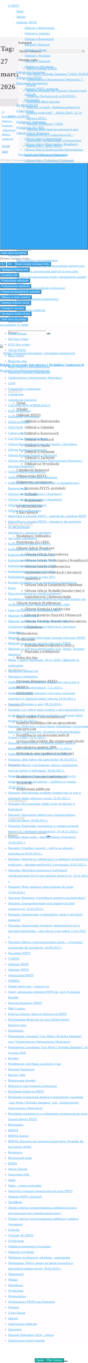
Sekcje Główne (17, 1169)
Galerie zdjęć (16, 433)
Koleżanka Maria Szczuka (43, 101)
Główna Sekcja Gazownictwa (27, 471)
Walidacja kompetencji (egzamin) (29, 1246)
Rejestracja (15, 1152)
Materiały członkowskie (23, 615)
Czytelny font (9, 275)
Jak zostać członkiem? (22, 538)
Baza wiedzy (16, 355)
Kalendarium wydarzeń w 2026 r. (29, 549)
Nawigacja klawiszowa (15, 269)
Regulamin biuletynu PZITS (26, 1091)
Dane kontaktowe (19, 411)
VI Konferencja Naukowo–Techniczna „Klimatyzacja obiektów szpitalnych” (8, 126)
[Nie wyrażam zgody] (65, 1361)
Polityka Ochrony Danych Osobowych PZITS (37, 1014)
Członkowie (16, 394)
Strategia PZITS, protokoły (25, 1196)
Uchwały (14, 1229)
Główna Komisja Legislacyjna (27, 449)
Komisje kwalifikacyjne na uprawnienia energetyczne (42, 582)
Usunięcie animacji (13, 308)
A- (3, 264)
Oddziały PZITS (18, 964)
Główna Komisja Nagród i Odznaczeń (32, 455)
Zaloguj (13, 1318)
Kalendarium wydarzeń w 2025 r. (29, 543)
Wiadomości (16, 1274)
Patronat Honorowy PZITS (25, 1003)
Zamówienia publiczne (22, 1323)
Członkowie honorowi (22, 399)
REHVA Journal (18, 1135)
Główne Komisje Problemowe (27, 505)
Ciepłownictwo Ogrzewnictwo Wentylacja (35, 377)
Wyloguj (13, 1307)
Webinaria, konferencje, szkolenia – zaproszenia (39, 1257)
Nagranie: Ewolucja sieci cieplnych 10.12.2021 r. (39, 754)
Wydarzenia (15, 1290)
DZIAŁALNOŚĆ (19, 422)
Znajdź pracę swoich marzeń (26, 1340)
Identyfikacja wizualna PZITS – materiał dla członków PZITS (47, 516)
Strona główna (17, 333)
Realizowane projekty (22, 1080)
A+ (10, 264)
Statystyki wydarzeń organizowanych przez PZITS (40, 1191)
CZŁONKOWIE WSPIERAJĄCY (29, 405)
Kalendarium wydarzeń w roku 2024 (31, 571)
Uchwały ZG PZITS (20, 1235)
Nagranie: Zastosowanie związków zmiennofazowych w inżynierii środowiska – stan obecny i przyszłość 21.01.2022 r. (47, 931)
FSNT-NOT (15, 427)
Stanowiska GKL (19, 1174)
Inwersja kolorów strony (15, 302)
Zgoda (40, 1360)
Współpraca (15, 1285)
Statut (11, 1180)
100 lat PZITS (17, 350)
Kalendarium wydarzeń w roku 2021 (31, 554)
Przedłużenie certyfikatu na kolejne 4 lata (34, 1063)
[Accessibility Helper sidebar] (44, 206)
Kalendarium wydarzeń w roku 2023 (31, 565)
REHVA (13, 1130)
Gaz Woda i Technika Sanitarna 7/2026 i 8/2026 (57, 74)
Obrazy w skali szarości (16, 297)
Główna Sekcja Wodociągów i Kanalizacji (35, 494)
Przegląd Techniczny (21, 1069)
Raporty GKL (17, 1075)
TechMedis (15, 1202)
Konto (12, 588)
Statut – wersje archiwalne (25, 1185)
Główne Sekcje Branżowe (24, 510)
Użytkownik (16, 1241)
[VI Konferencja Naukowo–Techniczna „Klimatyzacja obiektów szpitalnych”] (9, 103)
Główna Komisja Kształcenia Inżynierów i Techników (42, 444)
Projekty (13, 1058)
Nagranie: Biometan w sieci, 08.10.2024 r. (35, 704)
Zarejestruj (15, 1329)
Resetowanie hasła (20, 1158)
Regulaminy (16, 1124)
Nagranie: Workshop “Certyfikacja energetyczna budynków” (47, 897)
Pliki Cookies (16, 1008)
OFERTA (14, 980)
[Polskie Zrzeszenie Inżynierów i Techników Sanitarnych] (37, 353)
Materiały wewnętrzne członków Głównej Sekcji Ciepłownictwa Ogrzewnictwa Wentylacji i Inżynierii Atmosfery (42, 627)
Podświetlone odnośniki (15, 286)
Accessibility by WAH (14, 324)
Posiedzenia (15, 1030)
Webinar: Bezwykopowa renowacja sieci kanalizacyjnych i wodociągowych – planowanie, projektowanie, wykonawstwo (54, 135)
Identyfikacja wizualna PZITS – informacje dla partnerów (44, 521)
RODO (12, 1163)
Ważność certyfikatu (21, 1252)
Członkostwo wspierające (24, 388)
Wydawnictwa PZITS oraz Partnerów (31, 1301)
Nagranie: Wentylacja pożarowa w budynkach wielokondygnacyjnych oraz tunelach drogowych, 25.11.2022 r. (48, 876)
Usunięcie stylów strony (16, 313)
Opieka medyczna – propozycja (28, 986)
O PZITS (13, 958)
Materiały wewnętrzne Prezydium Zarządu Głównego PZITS (46, 637)
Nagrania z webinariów (23, 676)
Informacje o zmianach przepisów (30, 532)
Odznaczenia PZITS (21, 975)
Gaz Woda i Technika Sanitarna (28, 438)
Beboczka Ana (17, 361)
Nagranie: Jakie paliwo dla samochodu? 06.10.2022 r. (42, 759)
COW (11, 383)
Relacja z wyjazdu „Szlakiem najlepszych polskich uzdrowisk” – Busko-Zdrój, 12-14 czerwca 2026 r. (54, 113)
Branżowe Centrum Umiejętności (29, 372)
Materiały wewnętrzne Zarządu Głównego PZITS (39, 643)
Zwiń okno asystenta (14, 253)
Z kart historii (16, 1312)
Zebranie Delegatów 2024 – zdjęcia (31, 1335)
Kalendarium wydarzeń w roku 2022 (31, 560)
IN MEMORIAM (19, 527)
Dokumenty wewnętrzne (23, 416)
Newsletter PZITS (19, 953)
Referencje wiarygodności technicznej (32, 1086)
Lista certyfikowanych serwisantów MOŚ (34, 610)
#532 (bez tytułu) (19, 344)
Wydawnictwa (17, 1296)
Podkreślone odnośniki (15, 280)
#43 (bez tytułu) (18, 339)
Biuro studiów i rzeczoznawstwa (29, 366)
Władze (13, 1279)
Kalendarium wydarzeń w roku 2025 (31, 577)
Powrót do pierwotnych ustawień (21, 291)
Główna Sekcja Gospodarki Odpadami (32, 477)
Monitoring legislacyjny (23, 671)
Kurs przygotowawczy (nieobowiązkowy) (35, 593)
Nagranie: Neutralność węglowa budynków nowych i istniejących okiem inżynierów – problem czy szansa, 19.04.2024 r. (42, 781)
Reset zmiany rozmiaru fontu (32, 264)
